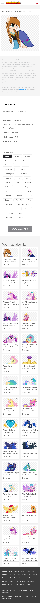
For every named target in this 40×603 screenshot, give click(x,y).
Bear (14, 574)
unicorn (16, 191)
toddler (7, 187)
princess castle (23, 204)
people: (5, 578)
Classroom (30, 581)
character (21, 169)
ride (17, 182)
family (26, 578)
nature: (5, 571)
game (27, 209)
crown (7, 182)
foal (30, 196)
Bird (19, 574)
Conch (34, 571)
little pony (8, 204)
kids (6, 191)
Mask (11, 578)
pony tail (19, 200)
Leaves (23, 571)
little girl (27, 182)
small (18, 178)
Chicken (34, 574)
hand (17, 209)
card (15, 160)
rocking (8, 178)
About (4, 596)
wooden (20, 218)
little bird (8, 218)
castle (7, 156)
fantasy (28, 191)
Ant (11, 574)
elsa (25, 165)
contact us (22, 90)
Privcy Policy (18, 596)
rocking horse (10, 174)
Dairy (17, 584)
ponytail (8, 196)
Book (23, 581)
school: (5, 581)
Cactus (29, 571)
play (24, 160)
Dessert (22, 584)
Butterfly (24, 574)
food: (4, 584)
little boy (19, 196)
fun (6, 160)
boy (26, 187)
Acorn (11, 571)
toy (17, 165)
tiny (29, 200)
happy (7, 209)
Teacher (18, 581)
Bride (20, 578)
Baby (15, 578)
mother (31, 578)
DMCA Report (9, 104)
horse (17, 156)
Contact (26, 596)
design (7, 200)
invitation (24, 174)
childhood (8, 169)
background (9, 213)
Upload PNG (6, 598)
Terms (10, 596)
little (21, 213)
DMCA (33, 596)
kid (27, 178)
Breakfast (11, 584)
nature (27, 156)
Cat (29, 574)
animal (7, 165)
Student (12, 581)
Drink (28, 584)
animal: (5, 574)
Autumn (16, 571)
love (18, 187)
